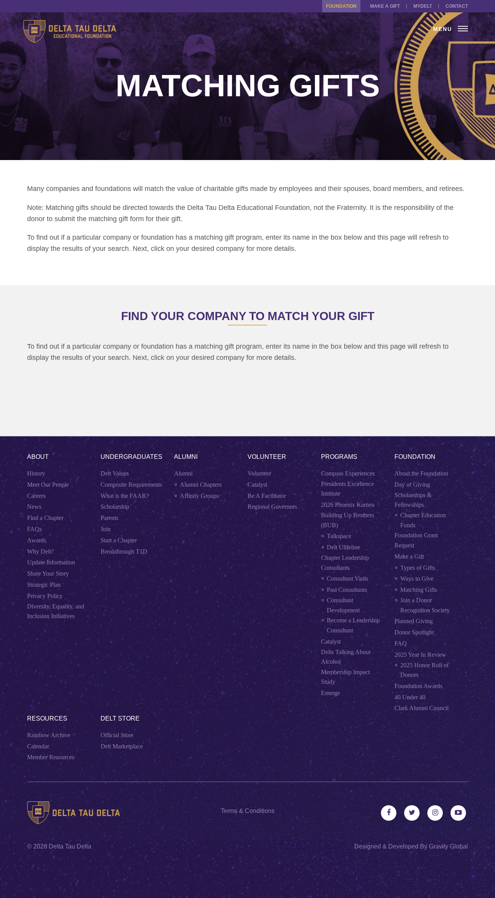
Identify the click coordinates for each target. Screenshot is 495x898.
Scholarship (115, 506)
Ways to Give (417, 578)
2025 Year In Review (420, 654)
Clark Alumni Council (421, 708)
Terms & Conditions (248, 811)
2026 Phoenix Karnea (347, 504)
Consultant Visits (347, 578)
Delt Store (120, 718)
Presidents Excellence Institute (347, 489)
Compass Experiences (348, 473)
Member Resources (50, 757)
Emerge (330, 693)
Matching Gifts (418, 589)
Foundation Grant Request (416, 540)
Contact (457, 6)
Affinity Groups (199, 495)
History (36, 473)
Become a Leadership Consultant (353, 625)
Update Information (51, 562)
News (34, 506)
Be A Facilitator (267, 495)
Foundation (341, 6)
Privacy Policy (45, 596)
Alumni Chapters (201, 484)
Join (106, 529)
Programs (339, 456)
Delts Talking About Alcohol (345, 657)
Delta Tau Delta (70, 846)
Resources (47, 718)
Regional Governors (272, 506)
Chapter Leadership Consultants (345, 562)
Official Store (117, 735)
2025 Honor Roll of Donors (424, 670)
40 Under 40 (409, 697)
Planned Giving (413, 621)
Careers (36, 495)
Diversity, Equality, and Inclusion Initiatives (55, 611)
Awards (36, 540)
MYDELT (422, 6)
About (38, 456)
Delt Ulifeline (343, 547)
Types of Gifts (417, 567)
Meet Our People (48, 484)
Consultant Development (343, 605)
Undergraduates (131, 456)
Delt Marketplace (122, 746)
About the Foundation (421, 473)
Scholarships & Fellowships (413, 500)
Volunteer (267, 456)
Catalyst (257, 484)
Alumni (186, 456)
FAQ (400, 643)
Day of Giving (412, 484)
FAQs (34, 529)
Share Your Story (48, 573)
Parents (109, 518)
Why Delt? (40, 551)
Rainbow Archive (48, 735)
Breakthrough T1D (124, 551)
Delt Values (115, 473)
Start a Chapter (119, 540)
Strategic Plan (44, 584)
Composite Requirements (131, 484)
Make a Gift (385, 6)
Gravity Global (448, 846)
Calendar (38, 746)
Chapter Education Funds (423, 520)
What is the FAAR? (125, 495)
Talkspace (339, 536)
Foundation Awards (418, 686)
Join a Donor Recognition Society (425, 605)
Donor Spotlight (414, 632)
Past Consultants (347, 589)
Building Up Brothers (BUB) (347, 520)
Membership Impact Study (345, 677)
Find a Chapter (45, 518)
